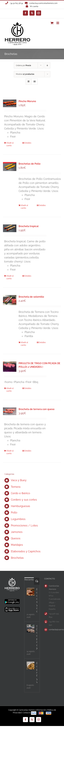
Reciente (29, 579)
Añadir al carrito (10, 144)
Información (41, 710)
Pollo (14, 512)
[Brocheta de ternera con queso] (9, 411)
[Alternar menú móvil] (58, 23)
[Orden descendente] (47, 65)
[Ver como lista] (34, 81)
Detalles (27, 143)
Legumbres (18, 519)
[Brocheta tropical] (9, 228)
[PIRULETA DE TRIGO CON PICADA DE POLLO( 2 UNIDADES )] (9, 367)
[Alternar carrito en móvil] (51, 23)
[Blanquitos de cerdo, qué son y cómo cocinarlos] (30, 592)
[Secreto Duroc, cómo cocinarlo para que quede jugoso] (30, 628)
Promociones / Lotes (24, 525)
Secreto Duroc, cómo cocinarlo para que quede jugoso (36, 637)
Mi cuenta (34, 6)
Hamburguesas (20, 506)
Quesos (15, 538)
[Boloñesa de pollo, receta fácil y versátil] (30, 665)
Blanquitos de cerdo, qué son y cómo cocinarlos (36, 600)
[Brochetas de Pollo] (9, 166)
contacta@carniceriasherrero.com (43, 3)
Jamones (16, 531)
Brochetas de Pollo (29, 163)
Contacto (26, 713)
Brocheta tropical (29, 226)
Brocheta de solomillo (31, 296)
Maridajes (17, 544)
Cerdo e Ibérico (20, 493)
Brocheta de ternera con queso (36, 409)
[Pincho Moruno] (9, 103)
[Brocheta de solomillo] (9, 300)
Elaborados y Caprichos (25, 551)
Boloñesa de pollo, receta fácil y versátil (36, 673)
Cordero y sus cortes (24, 499)
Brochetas (17, 557)
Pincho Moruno (27, 101)
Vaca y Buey (18, 480)
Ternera (15, 486)
